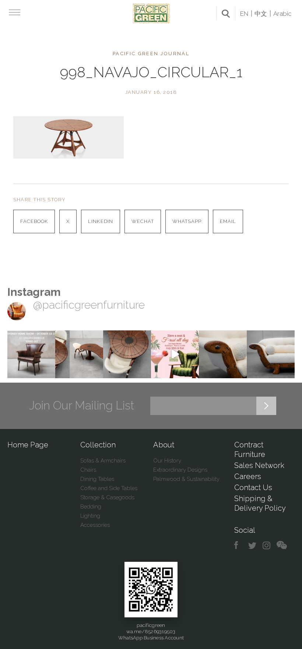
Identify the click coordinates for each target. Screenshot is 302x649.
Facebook (34, 221)
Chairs (88, 470)
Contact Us (253, 487)
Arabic (282, 13)
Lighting (90, 516)
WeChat (142, 221)
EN (244, 13)
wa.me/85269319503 (150, 631)
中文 (260, 13)
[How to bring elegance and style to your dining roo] (79, 354)
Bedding (90, 506)
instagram (266, 545)
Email (228, 221)
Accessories (95, 525)
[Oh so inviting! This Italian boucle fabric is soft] (271, 354)
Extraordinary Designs (180, 470)
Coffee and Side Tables (108, 488)
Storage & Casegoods (107, 497)
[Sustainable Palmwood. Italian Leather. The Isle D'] (127, 354)
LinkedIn (100, 221)
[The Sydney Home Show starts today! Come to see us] (31, 354)
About (163, 444)
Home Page (27, 444)
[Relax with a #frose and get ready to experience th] (175, 354)
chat (281, 545)
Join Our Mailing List (81, 405)
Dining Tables (97, 479)
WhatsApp (186, 221)
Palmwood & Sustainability (186, 479)
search (226, 14)
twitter (252, 545)
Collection (98, 444)
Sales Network (259, 465)
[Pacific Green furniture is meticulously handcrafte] (223, 354)
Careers (247, 476)
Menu (13, 12)
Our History (167, 460)
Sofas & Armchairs (103, 460)
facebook (238, 545)
